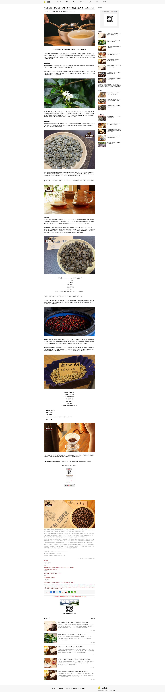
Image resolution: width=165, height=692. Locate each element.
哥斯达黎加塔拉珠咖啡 (66, 587)
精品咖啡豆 (57, 11)
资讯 (67, 1)
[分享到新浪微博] (66, 592)
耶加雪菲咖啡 (55, 567)
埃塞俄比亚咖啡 (47, 567)
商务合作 (61, 688)
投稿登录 (75, 688)
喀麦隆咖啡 (118, 86)
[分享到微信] (72, 592)
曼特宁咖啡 (46, 573)
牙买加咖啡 (60, 584)
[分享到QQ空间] (63, 592)
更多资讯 (93, 618)
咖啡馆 (82, 1)
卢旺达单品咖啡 (81, 587)
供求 (97, 1)
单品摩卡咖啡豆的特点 (74, 587)
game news (112, 690)
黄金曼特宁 (52, 573)
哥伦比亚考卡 (108, 86)
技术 (90, 1)
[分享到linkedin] (60, 592)
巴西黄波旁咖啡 (85, 584)
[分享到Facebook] (54, 592)
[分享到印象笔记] (75, 592)
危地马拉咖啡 (47, 582)
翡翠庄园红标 (67, 582)
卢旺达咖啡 (50, 569)
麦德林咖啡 (100, 86)
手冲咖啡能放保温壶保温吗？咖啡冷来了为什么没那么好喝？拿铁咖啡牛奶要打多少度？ (114, 130)
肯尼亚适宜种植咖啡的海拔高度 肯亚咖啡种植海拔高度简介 (73, 671)
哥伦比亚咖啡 (47, 577)
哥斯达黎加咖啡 (54, 582)
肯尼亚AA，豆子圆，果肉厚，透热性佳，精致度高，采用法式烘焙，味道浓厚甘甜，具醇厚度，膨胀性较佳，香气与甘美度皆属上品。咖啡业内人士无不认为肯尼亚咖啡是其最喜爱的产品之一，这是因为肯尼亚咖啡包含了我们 (76, 626)
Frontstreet (82, 688)
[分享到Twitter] (57, 592)
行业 (74, 1)
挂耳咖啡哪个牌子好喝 (115, 84)
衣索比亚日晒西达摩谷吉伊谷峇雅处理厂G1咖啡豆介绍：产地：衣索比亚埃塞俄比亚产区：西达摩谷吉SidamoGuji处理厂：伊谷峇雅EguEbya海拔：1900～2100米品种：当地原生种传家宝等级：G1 (76, 663)
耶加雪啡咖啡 (69, 584)
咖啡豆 (104, 1)
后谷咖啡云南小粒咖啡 (49, 587)
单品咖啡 (46, 560)
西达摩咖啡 (61, 567)
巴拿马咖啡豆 (63, 11)
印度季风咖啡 (113, 86)
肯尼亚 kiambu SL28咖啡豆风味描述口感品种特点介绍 (72, 634)
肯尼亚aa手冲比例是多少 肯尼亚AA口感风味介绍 (70, 647)
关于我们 (54, 688)
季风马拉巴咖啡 (55, 584)
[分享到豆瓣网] (69, 592)
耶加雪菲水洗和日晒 (69, 567)
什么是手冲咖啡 (104, 84)
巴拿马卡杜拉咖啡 (51, 588)
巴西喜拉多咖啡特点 (58, 588)
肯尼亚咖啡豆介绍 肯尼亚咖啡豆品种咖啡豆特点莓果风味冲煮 (74, 622)
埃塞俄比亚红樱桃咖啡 (58, 587)
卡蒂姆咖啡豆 (49, 584)
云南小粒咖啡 (58, 573)
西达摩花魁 (64, 584)
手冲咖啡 (59, 1)
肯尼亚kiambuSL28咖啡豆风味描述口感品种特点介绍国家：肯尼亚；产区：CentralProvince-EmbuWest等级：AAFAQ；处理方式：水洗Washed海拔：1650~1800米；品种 (75, 638)
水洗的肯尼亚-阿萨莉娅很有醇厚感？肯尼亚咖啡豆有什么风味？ (74, 659)
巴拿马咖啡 (61, 582)
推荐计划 (68, 688)
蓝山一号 (73, 582)
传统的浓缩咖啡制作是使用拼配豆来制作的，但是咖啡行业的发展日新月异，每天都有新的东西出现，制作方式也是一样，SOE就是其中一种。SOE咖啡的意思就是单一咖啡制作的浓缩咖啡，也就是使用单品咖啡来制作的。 (76, 651)
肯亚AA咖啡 (104, 86)
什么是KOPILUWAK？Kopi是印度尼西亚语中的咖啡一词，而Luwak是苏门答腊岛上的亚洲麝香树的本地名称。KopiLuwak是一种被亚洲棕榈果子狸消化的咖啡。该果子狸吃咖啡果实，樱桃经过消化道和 (76, 675)
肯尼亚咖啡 (46, 569)
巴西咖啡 (53, 577)
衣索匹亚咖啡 (109, 84)
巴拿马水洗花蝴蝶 (91, 584)
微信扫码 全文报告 (69, 485)
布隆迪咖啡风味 (86, 587)
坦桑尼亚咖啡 (54, 569)
